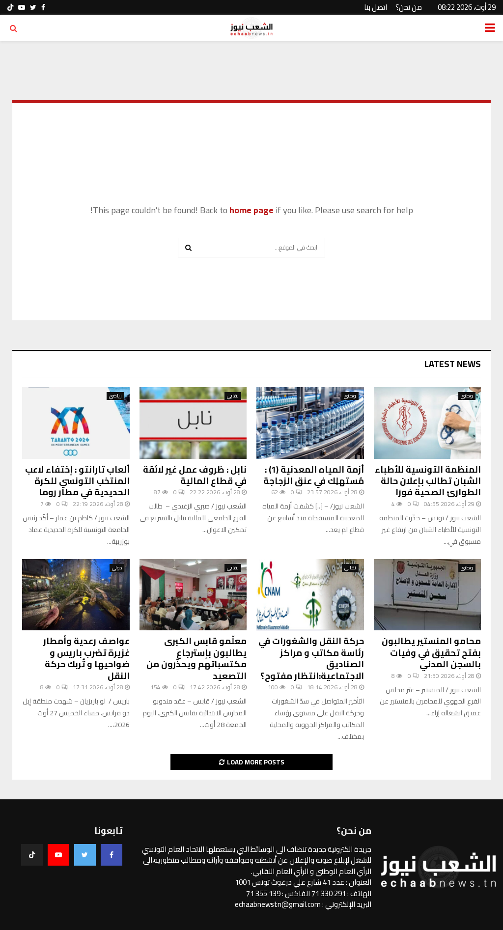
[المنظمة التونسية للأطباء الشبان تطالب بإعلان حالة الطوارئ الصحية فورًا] (427, 423)
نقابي (233, 396)
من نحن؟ (408, 7)
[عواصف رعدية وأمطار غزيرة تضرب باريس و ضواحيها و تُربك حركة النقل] (76, 595)
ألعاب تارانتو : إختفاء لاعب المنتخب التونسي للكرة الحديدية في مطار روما (77, 481)
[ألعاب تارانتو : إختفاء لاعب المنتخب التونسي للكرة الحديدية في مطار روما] (76, 423)
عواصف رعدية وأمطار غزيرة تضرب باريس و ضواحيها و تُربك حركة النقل (86, 658)
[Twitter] (85, 855)
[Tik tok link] (10, 7)
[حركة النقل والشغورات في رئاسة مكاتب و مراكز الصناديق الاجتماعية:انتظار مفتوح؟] (310, 595)
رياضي (115, 396)
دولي (117, 568)
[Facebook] (111, 855)
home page (251, 210)
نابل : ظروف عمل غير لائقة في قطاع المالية (195, 475)
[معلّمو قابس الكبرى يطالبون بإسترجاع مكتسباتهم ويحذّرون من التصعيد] (193, 595)
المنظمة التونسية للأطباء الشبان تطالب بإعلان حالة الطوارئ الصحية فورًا (428, 481)
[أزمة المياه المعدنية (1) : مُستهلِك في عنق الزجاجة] (310, 423)
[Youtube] (58, 855)
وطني (467, 396)
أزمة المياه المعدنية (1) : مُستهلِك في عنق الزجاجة (313, 475)
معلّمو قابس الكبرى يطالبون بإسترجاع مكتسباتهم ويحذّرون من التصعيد (196, 658)
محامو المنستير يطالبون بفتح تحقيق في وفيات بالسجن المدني (431, 652)
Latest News (452, 364)
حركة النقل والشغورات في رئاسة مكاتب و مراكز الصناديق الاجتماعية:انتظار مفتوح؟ (311, 658)
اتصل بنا (375, 7)
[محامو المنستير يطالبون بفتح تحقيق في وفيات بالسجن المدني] (427, 595)
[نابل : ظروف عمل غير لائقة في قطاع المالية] (193, 423)
